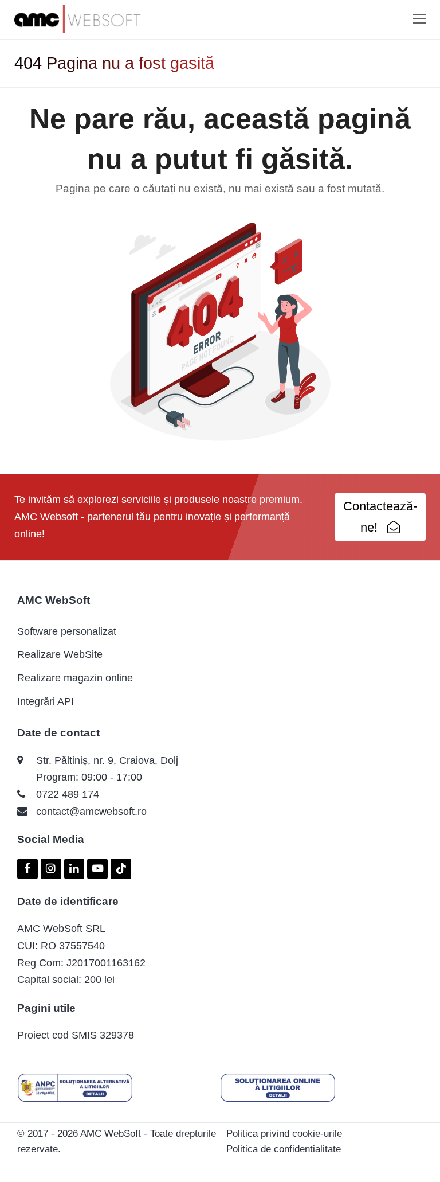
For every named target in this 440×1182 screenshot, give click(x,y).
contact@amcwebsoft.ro (91, 811)
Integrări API (45, 701)
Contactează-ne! (380, 517)
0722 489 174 (67, 794)
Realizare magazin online (75, 678)
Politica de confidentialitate (283, 1149)
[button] (419, 19)
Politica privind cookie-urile (284, 1133)
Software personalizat (66, 631)
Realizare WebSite (60, 654)
